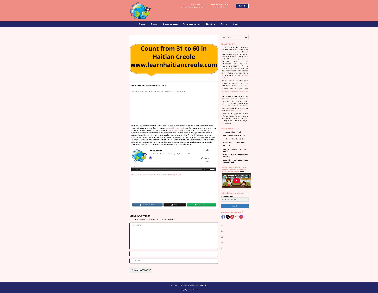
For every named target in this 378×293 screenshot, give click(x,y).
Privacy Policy (204, 285)
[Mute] (208, 169)
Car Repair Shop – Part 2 (232, 132)
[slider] (212, 169)
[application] (173, 169)
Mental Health (228, 146)
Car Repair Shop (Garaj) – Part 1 (234, 139)
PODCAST (244, 85)
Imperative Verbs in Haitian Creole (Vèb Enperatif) (235, 161)
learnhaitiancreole (157, 91)
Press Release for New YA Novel (234, 136)
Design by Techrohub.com (189, 290)
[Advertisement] (174, 108)
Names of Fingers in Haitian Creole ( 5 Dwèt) (235, 156)
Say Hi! (242, 6)
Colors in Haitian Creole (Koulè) (234, 142)
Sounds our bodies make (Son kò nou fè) (235, 150)
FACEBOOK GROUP (235, 110)
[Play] (134, 169)
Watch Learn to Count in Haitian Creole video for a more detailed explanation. (156, 174)
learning (182, 91)
